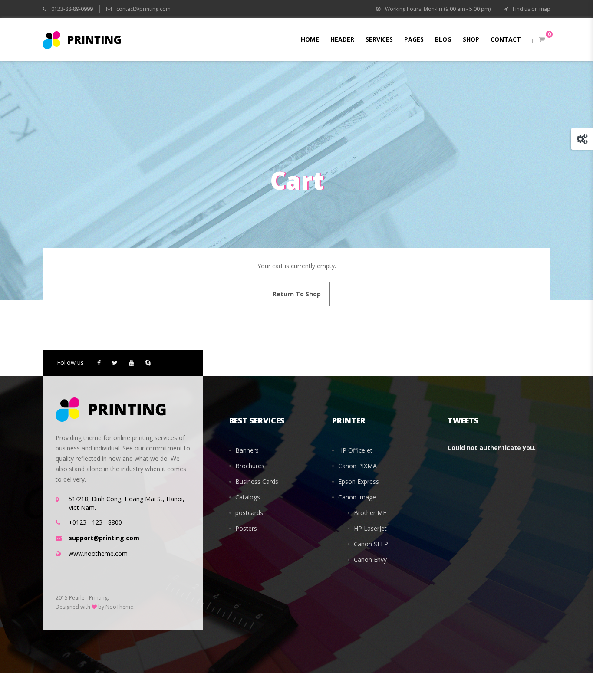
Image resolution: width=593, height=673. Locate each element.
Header (342, 39)
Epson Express (358, 481)
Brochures (249, 466)
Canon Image (357, 497)
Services (379, 39)
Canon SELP (371, 544)
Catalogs (247, 497)
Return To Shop (297, 294)
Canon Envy (370, 559)
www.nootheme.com (98, 553)
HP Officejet (355, 450)
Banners (247, 450)
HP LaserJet (370, 528)
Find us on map (530, 9)
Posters (246, 528)
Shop (471, 39)
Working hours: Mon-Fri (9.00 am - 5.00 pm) (437, 9)
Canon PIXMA (357, 466)
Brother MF (370, 513)
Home (310, 39)
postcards (249, 513)
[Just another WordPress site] (82, 39)
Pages (414, 39)
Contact (506, 39)
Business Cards (256, 481)
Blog (443, 39)
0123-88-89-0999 (71, 9)
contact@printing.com (143, 9)
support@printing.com (104, 538)
